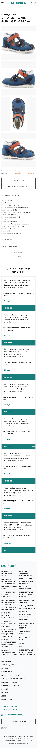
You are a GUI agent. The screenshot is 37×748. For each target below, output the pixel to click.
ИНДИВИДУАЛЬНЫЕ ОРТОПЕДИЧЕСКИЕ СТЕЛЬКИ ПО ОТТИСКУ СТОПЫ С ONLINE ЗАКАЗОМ (8, 604)
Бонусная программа (10, 675)
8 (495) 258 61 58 (9, 706)
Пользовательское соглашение (18, 743)
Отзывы (4, 668)
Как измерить (31, 172)
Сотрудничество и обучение (13, 679)
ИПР (20, 646)
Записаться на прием (18, 721)
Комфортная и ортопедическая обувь (8, 573)
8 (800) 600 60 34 (9, 709)
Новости (5, 689)
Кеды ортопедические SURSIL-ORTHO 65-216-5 (18, 398)
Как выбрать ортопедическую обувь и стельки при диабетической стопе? (9, 583)
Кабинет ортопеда (9, 682)
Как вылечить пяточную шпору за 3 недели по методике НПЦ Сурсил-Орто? (8, 631)
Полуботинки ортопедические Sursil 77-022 (17, 467)
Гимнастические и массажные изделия (26, 626)
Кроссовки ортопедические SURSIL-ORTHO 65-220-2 (16, 433)
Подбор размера (18, 172)
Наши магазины (7, 672)
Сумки (21, 643)
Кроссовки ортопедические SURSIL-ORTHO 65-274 (16, 537)
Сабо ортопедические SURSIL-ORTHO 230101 (17, 363)
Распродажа (6, 699)
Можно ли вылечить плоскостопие (7, 615)
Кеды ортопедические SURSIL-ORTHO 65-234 (18, 502)
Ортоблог (5, 692)
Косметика (23, 620)
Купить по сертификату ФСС (18, 186)
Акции (3, 696)
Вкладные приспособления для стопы (26, 614)
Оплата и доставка (9, 246)
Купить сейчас (18, 181)
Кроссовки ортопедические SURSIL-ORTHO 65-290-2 (16, 329)
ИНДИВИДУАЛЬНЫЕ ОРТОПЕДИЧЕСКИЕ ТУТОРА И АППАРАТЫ (27, 652)
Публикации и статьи (10, 685)
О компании (6, 661)
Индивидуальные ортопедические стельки (26, 594)
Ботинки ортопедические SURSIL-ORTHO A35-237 (18, 294)
